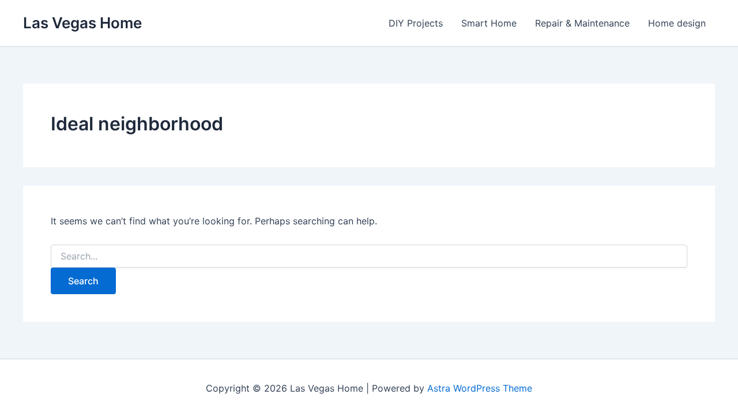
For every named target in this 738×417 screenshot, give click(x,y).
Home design (677, 23)
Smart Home (489, 23)
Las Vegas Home (82, 23)
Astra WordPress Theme (479, 388)
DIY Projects (416, 23)
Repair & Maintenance (582, 23)
